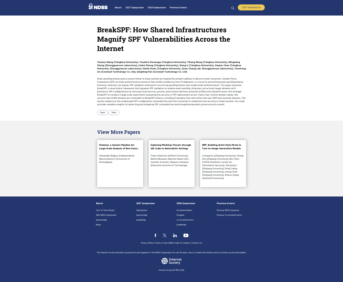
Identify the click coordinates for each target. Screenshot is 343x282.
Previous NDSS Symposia (228, 210)
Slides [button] (113, 112)
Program (180, 215)
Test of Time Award (105, 210)
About (99, 203)
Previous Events (226, 203)
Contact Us (197, 243)
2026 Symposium (186, 203)
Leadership (141, 220)
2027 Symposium (145, 203)
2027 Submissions (251, 8)
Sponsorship (101, 220)
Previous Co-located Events (229, 215)
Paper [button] (102, 112)
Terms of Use (161, 243)
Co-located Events (185, 220)
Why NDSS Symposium (106, 215)
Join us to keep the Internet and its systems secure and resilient (217, 252)
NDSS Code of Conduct (179, 243)
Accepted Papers (184, 210)
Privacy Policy (147, 243)
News (98, 225)
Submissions (141, 210)
